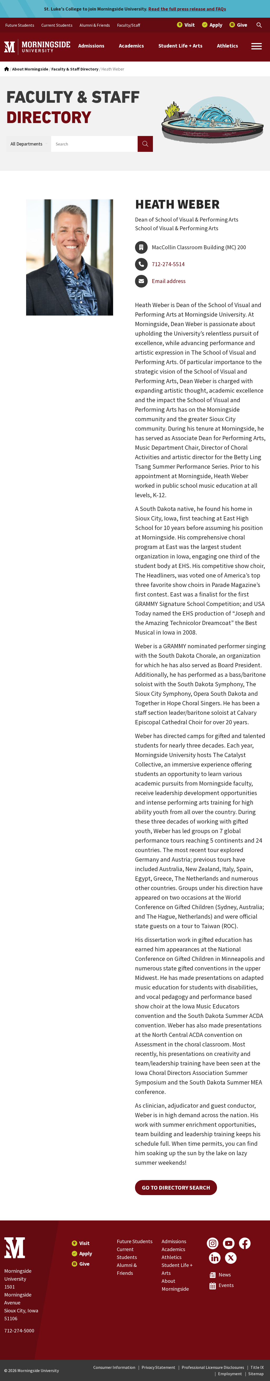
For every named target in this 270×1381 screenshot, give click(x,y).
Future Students (134, 1241)
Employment (230, 1373)
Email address (169, 281)
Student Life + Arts (180, 45)
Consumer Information (114, 1367)
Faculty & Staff (73, 107)
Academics (131, 45)
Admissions (91, 45)
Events (226, 1285)
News (225, 1274)
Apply (85, 1253)
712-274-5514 (168, 264)
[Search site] (256, 47)
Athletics (227, 45)
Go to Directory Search (176, 1187)
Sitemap (256, 1373)
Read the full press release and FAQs (187, 9)
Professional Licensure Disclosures (213, 1367)
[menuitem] (19, 25)
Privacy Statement (158, 1367)
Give (84, 1263)
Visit (84, 1243)
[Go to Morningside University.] (6, 69)
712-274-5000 (19, 1330)
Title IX (257, 1367)
